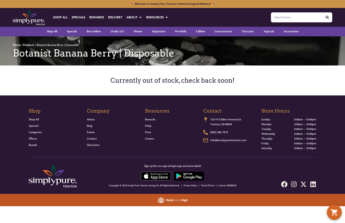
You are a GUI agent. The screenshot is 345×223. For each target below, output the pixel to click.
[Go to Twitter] (303, 184)
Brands (33, 145)
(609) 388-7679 (219, 132)
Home (17, 45)
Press (148, 132)
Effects (33, 139)
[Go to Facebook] (284, 184)
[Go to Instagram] (294, 184)
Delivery (115, 17)
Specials (78, 17)
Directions (93, 145)
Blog (89, 126)
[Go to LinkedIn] (313, 184)
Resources (155, 17)
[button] (334, 212)
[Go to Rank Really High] (172, 200)
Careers (149, 139)
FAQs (148, 126)
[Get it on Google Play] (189, 176)
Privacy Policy (190, 185)
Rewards (96, 17)
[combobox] (296, 17)
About (132, 17)
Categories (35, 132)
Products (28, 45)
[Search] (327, 17)
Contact (92, 139)
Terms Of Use (207, 185)
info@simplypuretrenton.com (228, 140)
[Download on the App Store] (156, 176)
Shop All (60, 17)
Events (91, 132)
